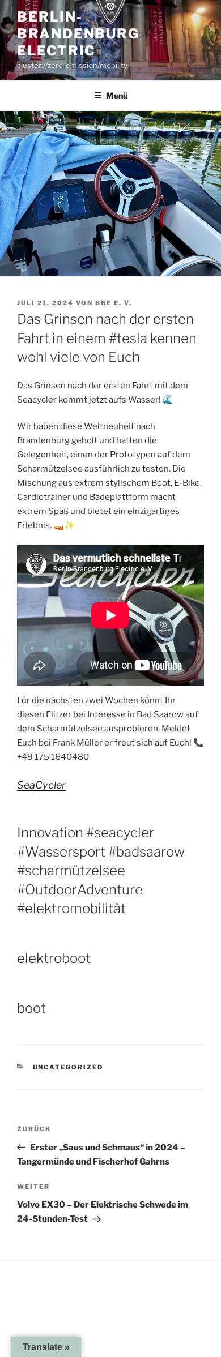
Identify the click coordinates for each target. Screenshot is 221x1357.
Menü (117, 95)
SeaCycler (41, 785)
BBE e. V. (113, 303)
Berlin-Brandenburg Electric (78, 33)
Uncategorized (68, 1067)
